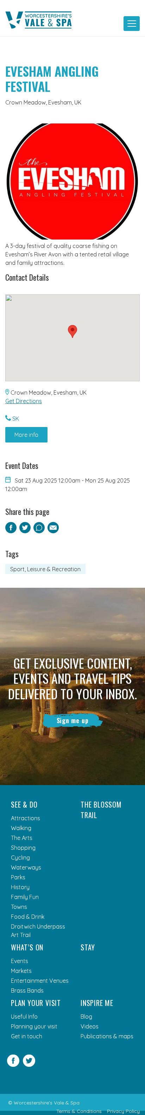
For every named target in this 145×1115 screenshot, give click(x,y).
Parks (18, 877)
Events (19, 960)
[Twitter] (29, 1064)
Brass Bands (27, 990)
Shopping (23, 847)
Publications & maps (107, 1036)
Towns (19, 906)
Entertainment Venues (40, 980)
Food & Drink (27, 916)
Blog (86, 1016)
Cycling (20, 857)
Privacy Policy (123, 1111)
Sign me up (73, 720)
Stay (88, 947)
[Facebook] (13, 1064)
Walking (21, 828)
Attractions (25, 818)
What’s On (27, 947)
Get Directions (23, 400)
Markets (21, 970)
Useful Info (24, 1016)
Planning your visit (34, 1026)
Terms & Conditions (79, 1111)
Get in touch (26, 1036)
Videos (90, 1026)
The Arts (21, 837)
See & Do (24, 804)
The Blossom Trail (101, 809)
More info (26, 434)
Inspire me (97, 1003)
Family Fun (25, 896)
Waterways (26, 867)
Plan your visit (36, 1003)
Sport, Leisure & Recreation (45, 569)
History (20, 887)
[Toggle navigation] (132, 23)
